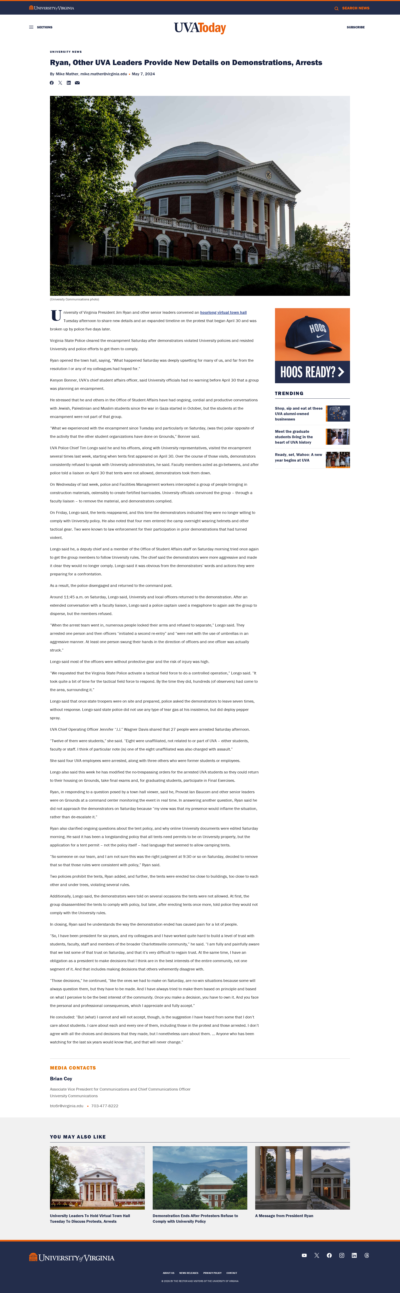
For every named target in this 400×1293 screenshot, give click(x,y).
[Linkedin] (354, 1257)
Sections (44, 27)
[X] (316, 1257)
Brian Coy (61, 1078)
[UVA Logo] (72, 1257)
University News (66, 51)
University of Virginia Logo (51, 8)
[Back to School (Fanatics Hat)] (312, 345)
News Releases (188, 1272)
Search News (356, 7)
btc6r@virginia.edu (66, 1105)
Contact (231, 1272)
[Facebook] (329, 1257)
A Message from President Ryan (284, 1215)
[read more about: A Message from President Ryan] (302, 1177)
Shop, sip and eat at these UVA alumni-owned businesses (299, 413)
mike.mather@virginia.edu (103, 73)
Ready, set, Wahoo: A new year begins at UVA (298, 457)
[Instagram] (341, 1257)
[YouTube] (304, 1257)
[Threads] (366, 1257)
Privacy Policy (212, 1272)
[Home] (200, 28)
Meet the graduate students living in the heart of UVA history (294, 437)
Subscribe (356, 27)
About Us (168, 1272)
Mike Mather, (67, 73)
